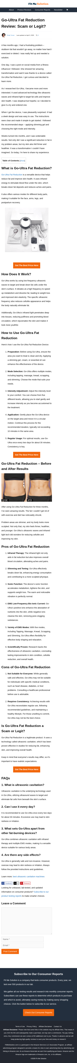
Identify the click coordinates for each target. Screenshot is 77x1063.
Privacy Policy (32, 1026)
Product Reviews (24, 10)
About (11, 10)
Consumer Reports (42, 10)
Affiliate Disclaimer (45, 1026)
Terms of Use (20, 1026)
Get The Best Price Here (26, 265)
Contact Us (58, 1026)
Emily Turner (11, 35)
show (22, 161)
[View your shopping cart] (67, 9)
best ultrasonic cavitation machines (29, 876)
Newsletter (58, 10)
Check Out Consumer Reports (38, 1012)
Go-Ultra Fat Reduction (11, 174)
